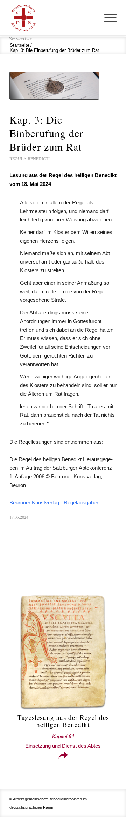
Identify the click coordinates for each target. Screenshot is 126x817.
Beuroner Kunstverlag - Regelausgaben (54, 502)
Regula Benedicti (29, 158)
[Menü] (107, 18)
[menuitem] (107, 18)
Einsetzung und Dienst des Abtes (63, 741)
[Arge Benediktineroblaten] (52, 18)
